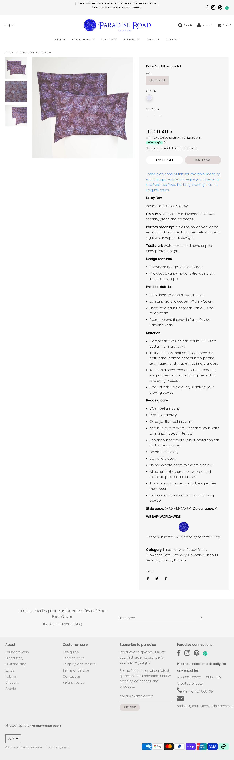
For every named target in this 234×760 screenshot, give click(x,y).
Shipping (153, 148)
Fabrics (11, 676)
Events (10, 688)
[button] (8, 25)
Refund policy (73, 682)
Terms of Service (76, 670)
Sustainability (15, 664)
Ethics (9, 670)
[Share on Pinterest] (166, 578)
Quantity (152, 109)
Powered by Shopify (59, 747)
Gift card (12, 682)
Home (9, 52)
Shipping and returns (79, 664)
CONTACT (173, 39)
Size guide (71, 652)
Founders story (17, 652)
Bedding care (73, 658)
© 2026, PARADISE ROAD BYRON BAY (23, 747)
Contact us (71, 676)
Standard (157, 80)
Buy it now (203, 160)
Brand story (14, 658)
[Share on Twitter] (157, 578)
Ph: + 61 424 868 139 (197, 691)
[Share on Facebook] (149, 578)
